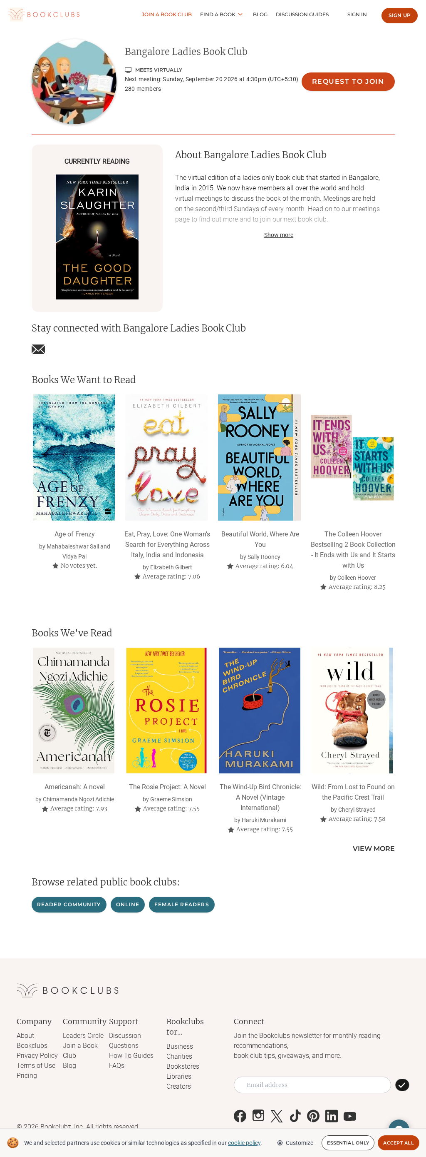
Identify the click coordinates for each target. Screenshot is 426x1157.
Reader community (69, 904)
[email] (38, 349)
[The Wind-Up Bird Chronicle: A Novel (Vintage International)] (259, 710)
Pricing (27, 1076)
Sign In (357, 14)
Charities (179, 1056)
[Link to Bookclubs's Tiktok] (295, 1116)
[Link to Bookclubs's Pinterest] (313, 1116)
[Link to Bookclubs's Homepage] (43, 14)
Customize (299, 1143)
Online (127, 904)
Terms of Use (36, 1066)
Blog (260, 14)
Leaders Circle (83, 1036)
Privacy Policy (37, 1056)
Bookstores (182, 1066)
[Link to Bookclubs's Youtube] (350, 1116)
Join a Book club (167, 14)
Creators (178, 1086)
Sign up (400, 15)
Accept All (398, 1143)
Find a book (217, 14)
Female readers (181, 904)
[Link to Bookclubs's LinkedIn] (331, 1116)
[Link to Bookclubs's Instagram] (258, 1116)
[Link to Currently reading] (97, 237)
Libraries (178, 1076)
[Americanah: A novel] (74, 710)
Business (179, 1046)
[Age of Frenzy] (74, 457)
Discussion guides (302, 14)
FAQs (116, 1066)
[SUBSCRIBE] (402, 1085)
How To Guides (131, 1056)
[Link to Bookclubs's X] (276, 1116)
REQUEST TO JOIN (348, 81)
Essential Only (348, 1143)
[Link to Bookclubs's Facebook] (240, 1116)
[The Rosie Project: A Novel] (166, 710)
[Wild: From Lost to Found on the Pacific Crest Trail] (352, 710)
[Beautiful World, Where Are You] (259, 457)
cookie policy (244, 1143)
